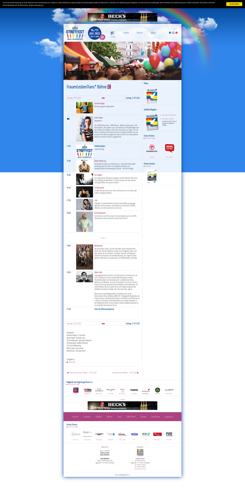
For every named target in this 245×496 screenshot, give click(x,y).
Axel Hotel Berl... (111, 393)
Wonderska (98, 245)
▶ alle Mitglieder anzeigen (73, 384)
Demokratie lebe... (87, 439)
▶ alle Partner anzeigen (149, 138)
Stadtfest (126, 32)
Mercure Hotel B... (122, 393)
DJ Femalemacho (100, 212)
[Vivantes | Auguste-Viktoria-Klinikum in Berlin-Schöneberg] (122, 434)
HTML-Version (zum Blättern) (169, 115)
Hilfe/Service (131, 416)
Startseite (75, 416)
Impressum (169, 416)
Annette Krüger (99, 103)
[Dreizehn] (75, 389)
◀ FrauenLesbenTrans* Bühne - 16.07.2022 (82, 372)
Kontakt (143, 416)
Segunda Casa (157, 393)
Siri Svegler (98, 174)
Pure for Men (169, 439)
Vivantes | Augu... (122, 439)
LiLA (95, 200)
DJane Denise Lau (100, 160)
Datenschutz (155, 416)
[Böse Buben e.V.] (87, 389)
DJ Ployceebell (99, 187)
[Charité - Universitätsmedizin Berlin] (75, 434)
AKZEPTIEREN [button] (234, 4)
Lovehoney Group (99, 439)
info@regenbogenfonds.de (140, 469)
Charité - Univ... (76, 439)
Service (153, 32)
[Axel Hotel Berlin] (110, 389)
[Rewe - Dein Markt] (169, 148)
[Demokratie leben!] (87, 434)
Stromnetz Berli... (111, 439)
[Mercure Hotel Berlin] (122, 389)
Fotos (120, 416)
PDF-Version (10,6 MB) (167, 119)
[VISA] (134, 434)
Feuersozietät (151, 157)
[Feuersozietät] (151, 148)
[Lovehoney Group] (99, 434)
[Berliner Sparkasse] (157, 434)
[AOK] (145, 434)
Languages (112, 36)
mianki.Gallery (134, 393)
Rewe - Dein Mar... (169, 157)
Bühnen (140, 32)
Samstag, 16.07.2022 (74, 97)
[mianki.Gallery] (134, 389)
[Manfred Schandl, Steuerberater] (169, 389)
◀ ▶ (103, 97)
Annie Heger (98, 117)
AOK (146, 439)
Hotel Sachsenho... (99, 393)
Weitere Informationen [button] (36, 5)
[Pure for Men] (169, 434)
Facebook (87, 416)
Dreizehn (75, 393)
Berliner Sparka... (157, 439)
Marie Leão (98, 272)
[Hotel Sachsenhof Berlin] (99, 389)
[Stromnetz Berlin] (110, 434)
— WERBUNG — (122, 11)
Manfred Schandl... (169, 393)
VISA (134, 439)
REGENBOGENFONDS (140, 459)
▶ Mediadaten (147, 166)
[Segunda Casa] (157, 389)
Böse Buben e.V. (87, 393)
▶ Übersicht (71, 362)
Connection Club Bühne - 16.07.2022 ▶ (125, 372)
